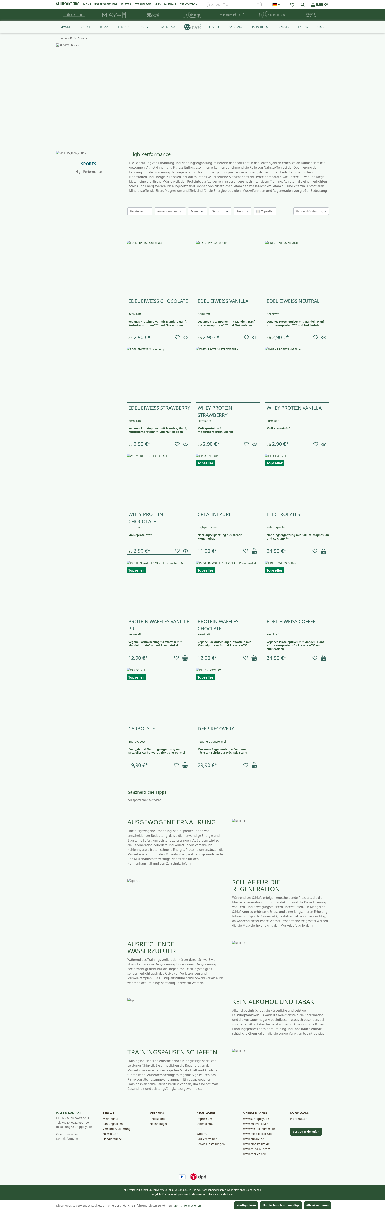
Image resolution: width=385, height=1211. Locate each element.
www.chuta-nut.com (256, 1149)
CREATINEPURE (214, 514)
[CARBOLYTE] (159, 695)
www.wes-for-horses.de (259, 1129)
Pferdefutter (298, 1119)
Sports (62, 266)
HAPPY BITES (259, 27)
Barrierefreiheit (207, 1139)
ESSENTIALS (168, 27)
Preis (240, 211)
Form (195, 211)
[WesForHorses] (271, 15)
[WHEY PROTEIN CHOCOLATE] (159, 481)
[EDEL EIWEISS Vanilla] (228, 268)
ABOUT (321, 27)
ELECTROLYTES (283, 514)
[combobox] (231, 4)
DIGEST (85, 27)
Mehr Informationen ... (188, 1205)
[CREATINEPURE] (228, 481)
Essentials (64, 259)
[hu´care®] (153, 15)
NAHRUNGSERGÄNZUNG (100, 4)
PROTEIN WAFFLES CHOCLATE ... (218, 625)
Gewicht (217, 211)
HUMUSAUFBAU (165, 4)
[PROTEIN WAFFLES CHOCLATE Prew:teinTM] (228, 588)
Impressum (204, 1119)
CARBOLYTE (141, 728)
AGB (199, 1129)
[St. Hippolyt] (192, 15)
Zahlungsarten (113, 1124)
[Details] (186, 337)
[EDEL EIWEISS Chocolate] (159, 268)
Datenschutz (205, 1124)
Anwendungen (167, 211)
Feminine (64, 244)
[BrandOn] (232, 15)
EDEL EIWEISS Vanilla (223, 301)
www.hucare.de (253, 1139)
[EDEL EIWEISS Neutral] (297, 268)
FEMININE (124, 27)
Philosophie (157, 1119)
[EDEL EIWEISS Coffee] (297, 588)
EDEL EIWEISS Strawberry (159, 407)
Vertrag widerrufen (306, 1131)
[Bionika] (74, 15)
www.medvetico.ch (255, 1124)
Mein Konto (110, 1119)
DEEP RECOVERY (216, 728)
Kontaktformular (67, 1138)
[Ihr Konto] (302, 4)
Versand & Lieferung (117, 1129)
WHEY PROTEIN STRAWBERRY (215, 411)
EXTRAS (303, 27)
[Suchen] (259, 4)
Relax (61, 237)
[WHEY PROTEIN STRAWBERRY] (228, 374)
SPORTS (214, 27)
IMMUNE (65, 27)
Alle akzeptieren (317, 1205)
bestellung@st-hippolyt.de (74, 1127)
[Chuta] (113, 15)
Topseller (267, 211)
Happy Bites (66, 280)
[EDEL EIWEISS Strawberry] (159, 374)
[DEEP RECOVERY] (228, 695)
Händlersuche (112, 1139)
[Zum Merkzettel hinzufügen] (178, 337)
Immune (63, 222)
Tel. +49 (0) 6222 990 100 (72, 1122)
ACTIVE (145, 27)
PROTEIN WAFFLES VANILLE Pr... (158, 625)
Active (62, 251)
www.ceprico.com (255, 1154)
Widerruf (203, 1134)
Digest (62, 229)
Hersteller (137, 211)
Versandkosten (183, 1190)
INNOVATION (189, 4)
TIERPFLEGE (143, 4)
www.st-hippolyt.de (256, 1119)
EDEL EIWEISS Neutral (293, 301)
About (62, 302)
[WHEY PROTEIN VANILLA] (297, 374)
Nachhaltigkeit (159, 1124)
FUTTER (126, 4)
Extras (62, 295)
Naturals (63, 273)
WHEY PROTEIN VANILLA (294, 407)
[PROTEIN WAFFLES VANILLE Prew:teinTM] (159, 588)
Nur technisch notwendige (281, 1205)
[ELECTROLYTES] (297, 481)
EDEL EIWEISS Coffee (291, 621)
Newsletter (110, 1134)
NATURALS (235, 27)
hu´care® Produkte (73, 214)
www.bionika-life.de (256, 1144)
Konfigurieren (246, 1205)
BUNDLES (283, 27)
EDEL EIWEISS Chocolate (158, 301)
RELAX (104, 27)
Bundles (63, 288)
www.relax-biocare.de (257, 1134)
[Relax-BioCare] (311, 15)
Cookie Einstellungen (211, 1144)
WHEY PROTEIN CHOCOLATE (145, 518)
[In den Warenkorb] (255, 551)
